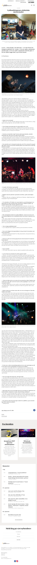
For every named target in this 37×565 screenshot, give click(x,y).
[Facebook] (15, 561)
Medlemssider (23, 2)
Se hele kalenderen (18, 519)
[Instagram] (17, 561)
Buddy (3, 414)
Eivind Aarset (4, 416)
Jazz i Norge (4, 410)
